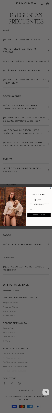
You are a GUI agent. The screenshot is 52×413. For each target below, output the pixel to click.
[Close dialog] (50, 188)
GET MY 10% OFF (39, 214)
